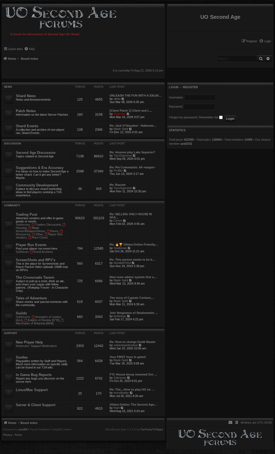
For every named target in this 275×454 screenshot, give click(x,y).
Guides (22, 357)
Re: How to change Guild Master (132, 341)
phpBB (23, 429)
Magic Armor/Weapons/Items (30, 229)
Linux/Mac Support (32, 390)
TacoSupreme (123, 155)
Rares (54, 231)
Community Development (37, 185)
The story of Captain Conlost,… (132, 297)
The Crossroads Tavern (35, 277)
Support (10, 333)
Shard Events (27, 126)
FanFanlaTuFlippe (151, 429)
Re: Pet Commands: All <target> (132, 167)
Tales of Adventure (31, 298)
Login (174, 87)
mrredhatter (121, 392)
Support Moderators (44, 345)
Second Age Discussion (36, 153)
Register (190, 87)
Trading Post (26, 214)
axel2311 (186, 143)
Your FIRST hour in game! (128, 357)
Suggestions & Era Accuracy (39, 168)
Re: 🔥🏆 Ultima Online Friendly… (134, 244)
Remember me (209, 117)
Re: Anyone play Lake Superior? (132, 152)
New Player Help (29, 342)
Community (12, 205)
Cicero (118, 220)
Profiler (118, 170)
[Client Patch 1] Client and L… (131, 110)
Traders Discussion (48, 224)
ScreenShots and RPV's (35, 260)
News (8, 86)
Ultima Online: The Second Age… (133, 404)
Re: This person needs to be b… (132, 259)
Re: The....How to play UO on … (132, 389)
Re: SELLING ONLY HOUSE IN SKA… (131, 215)
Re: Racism (118, 184)
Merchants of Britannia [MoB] (34, 323)
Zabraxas (120, 377)
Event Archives (43, 251)
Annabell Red (122, 262)
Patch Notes (26, 111)
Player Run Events (31, 245)
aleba (117, 98)
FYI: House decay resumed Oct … (133, 374)
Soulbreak (120, 248)
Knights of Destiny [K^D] (43, 320)
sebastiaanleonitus (126, 345)
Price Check (40, 237)
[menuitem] (265, 41)
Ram (117, 407)
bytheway (120, 316)
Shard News (26, 96)
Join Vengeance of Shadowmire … (134, 312)
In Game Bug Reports (34, 375)
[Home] (59, 17)
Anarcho (120, 113)
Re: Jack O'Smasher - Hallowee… (133, 125)
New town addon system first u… (133, 277)
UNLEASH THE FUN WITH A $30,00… (135, 95)
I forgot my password (183, 117)
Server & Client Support (35, 405)
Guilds (21, 313)
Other (39, 234)
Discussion (12, 143)
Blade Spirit (121, 128)
